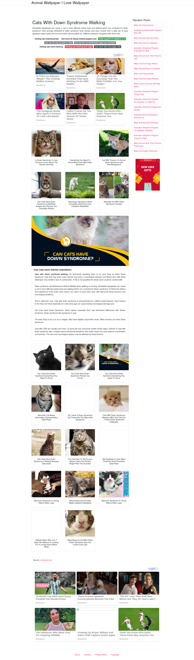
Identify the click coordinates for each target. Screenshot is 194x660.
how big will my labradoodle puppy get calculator (95, 42)
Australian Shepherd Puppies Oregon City (146, 92)
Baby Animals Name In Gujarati (147, 68)
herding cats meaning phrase (47, 38)
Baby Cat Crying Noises (144, 73)
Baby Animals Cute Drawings (146, 122)
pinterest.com (46, 560)
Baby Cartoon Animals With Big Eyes (147, 85)
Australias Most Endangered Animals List (146, 116)
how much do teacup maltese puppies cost (78, 38)
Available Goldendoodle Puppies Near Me (147, 31)
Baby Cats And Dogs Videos (145, 63)
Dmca (77, 654)
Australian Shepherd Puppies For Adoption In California (146, 100)
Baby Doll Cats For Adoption (146, 43)
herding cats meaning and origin (78, 46)
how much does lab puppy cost (107, 46)
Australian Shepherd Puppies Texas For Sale (146, 136)
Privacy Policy (101, 654)
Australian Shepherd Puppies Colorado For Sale (146, 49)
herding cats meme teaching (51, 46)
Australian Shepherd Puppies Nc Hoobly (147, 108)
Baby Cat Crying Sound (143, 25)
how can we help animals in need (58, 42)
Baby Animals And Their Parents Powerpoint (147, 144)
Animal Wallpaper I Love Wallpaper (60, 2)
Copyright (115, 654)
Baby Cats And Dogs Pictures (146, 78)
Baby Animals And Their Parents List (147, 57)
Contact (87, 654)
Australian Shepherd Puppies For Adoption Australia (146, 129)
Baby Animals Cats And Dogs (146, 38)
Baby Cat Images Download (145, 151)
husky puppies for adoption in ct (112, 38)
